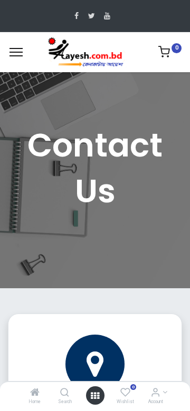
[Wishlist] (125, 393)
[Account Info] (155, 393)
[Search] (65, 393)
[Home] (35, 393)
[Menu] (16, 52)
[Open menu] (95, 395)
